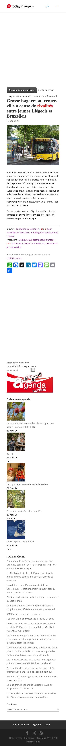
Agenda (37, 724)
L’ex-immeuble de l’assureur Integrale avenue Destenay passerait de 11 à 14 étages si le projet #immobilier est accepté (31, 565)
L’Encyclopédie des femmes (20, 541)
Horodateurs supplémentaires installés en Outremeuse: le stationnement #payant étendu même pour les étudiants (31, 589)
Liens (47, 724)
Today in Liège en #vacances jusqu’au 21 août (30, 618)
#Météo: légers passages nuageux (24, 614)
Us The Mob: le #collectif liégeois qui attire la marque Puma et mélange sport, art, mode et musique (30, 577)
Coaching (41, 737)
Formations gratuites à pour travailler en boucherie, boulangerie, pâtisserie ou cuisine (32, 232)
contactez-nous (14, 258)
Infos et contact (20, 724)
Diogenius (29, 737)
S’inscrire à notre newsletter (22, 90)
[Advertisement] (33, 54)
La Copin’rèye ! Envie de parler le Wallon (27, 484)
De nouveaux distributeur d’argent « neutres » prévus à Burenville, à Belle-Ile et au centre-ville (32, 243)
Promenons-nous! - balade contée (24, 511)
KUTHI (10, 453)
